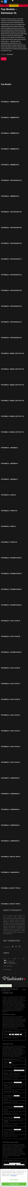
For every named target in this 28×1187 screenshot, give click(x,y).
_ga (21, 1034)
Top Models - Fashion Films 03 (11, 557)
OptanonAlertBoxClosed (9, 1164)
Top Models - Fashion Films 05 (11, 573)
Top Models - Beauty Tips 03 (10, 856)
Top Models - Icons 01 (8, 526)
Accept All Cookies (14, 1184)
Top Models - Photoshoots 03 (11, 306)
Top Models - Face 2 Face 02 (10, 730)
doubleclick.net (17, 1129)
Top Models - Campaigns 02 (10, 841)
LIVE (4, 5)
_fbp (10, 1062)
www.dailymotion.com (19, 1070)
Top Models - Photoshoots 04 (11, 274)
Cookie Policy (13, 1175)
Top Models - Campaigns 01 (10, 872)
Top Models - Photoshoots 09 (11, 211)
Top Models (6, 84)
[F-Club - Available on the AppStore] (8, 961)
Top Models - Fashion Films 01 (11, 652)
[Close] (25, 1171)
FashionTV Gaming (7, 966)
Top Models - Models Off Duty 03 (12, 385)
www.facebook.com (18, 1106)
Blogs (10, 969)
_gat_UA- (17, 1034)
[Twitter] (16, 946)
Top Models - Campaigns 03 (10, 809)
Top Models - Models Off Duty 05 (12, 369)
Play (4, 58)
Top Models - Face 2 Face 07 (10, 683)
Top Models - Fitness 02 (9, 510)
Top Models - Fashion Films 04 (11, 589)
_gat (13, 1034)
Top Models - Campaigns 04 (10, 825)
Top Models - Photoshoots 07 (11, 259)
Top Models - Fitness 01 (9, 542)
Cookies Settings (6, 985)
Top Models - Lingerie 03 (9, 463)
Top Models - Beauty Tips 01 (10, 904)
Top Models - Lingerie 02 (9, 447)
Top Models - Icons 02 (8, 495)
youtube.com (17, 1117)
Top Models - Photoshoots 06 (11, 243)
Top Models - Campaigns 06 (10, 778)
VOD (7, 969)
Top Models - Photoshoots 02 (11, 337)
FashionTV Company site (9, 962)
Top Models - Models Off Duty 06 (12, 353)
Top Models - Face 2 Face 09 (10, 620)
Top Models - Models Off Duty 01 (12, 432)
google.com (17, 1095)
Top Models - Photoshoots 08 (11, 227)
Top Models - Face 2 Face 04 (10, 715)
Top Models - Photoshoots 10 (11, 180)
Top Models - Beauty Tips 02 (10, 888)
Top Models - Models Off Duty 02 (12, 416)
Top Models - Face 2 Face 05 (10, 699)
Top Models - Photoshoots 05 (11, 290)
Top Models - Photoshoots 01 (11, 322)
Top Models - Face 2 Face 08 (10, 636)
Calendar (23, 5)
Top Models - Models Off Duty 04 (12, 400)
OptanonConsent (20, 1164)
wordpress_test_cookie (14, 1163)
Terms (24, 989)
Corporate (14, 5)
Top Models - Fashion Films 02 (11, 605)
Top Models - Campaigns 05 (10, 793)
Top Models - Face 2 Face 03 (10, 746)
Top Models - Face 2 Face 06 (10, 668)
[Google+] (20, 946)
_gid (10, 1034)
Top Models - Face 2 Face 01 (10, 762)
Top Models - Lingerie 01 (9, 479)
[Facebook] (13, 946)
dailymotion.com (18, 1082)
